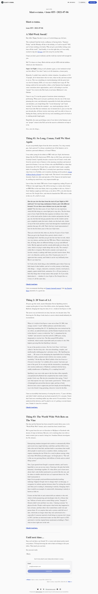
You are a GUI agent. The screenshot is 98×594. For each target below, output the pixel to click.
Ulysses (40, 52)
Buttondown (39, 591)
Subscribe (93, 2)
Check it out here (31, 284)
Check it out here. (32, 407)
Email (29, 563)
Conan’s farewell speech (53, 288)
